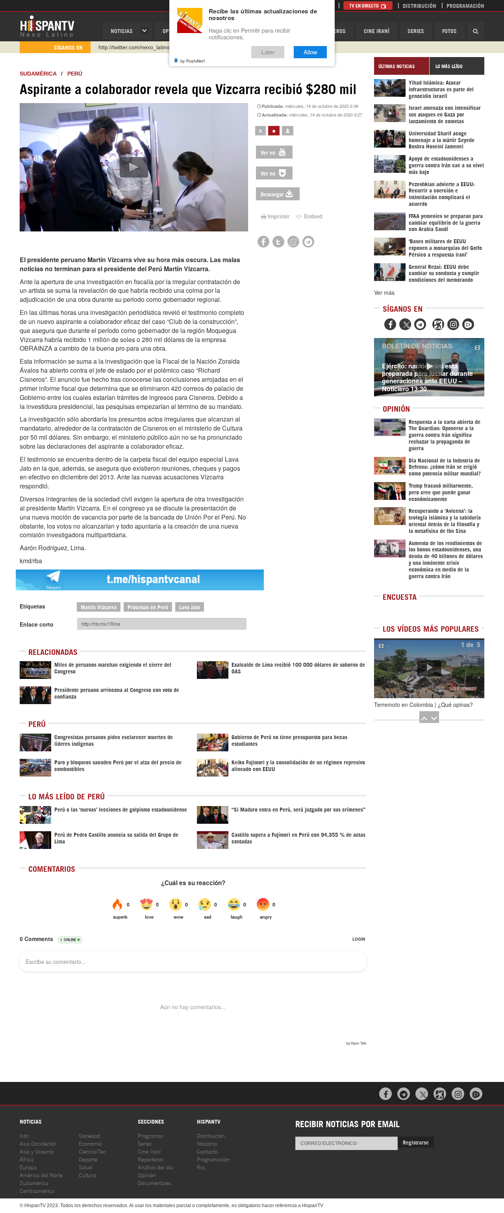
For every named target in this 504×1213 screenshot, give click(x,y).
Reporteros (150, 1159)
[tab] (401, 66)
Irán (24, 1135)
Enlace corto (37, 624)
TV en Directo (364, 5)
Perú (74, 73)
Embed (312, 216)
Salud (85, 1166)
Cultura (87, 1174)
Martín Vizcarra (99, 606)
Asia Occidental (38, 1143)
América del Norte (41, 1174)
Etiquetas (32, 606)
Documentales (154, 1182)
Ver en (269, 152)
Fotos (449, 30)
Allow (310, 52)
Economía (90, 1143)
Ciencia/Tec (92, 1151)
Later (267, 52)
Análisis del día (155, 1166)
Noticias (122, 30)
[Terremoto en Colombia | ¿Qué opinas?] (429, 668)
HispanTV (47, 25)
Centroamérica (37, 1190)
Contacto (207, 1151)
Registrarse (416, 1142)
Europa (28, 1166)
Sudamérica (38, 73)
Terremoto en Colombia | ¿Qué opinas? (423, 704)
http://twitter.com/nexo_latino (134, 47)
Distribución (419, 5)
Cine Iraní (376, 30)
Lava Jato (189, 606)
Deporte (88, 1159)
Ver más (384, 292)
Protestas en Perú (148, 606)
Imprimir (278, 216)
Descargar (272, 193)
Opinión (147, 1174)
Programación (465, 5)
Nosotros (207, 1143)
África (26, 1159)
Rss (201, 1166)
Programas (150, 1135)
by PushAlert (192, 60)
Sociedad (89, 1135)
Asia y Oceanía (37, 1151)
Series (416, 30)
